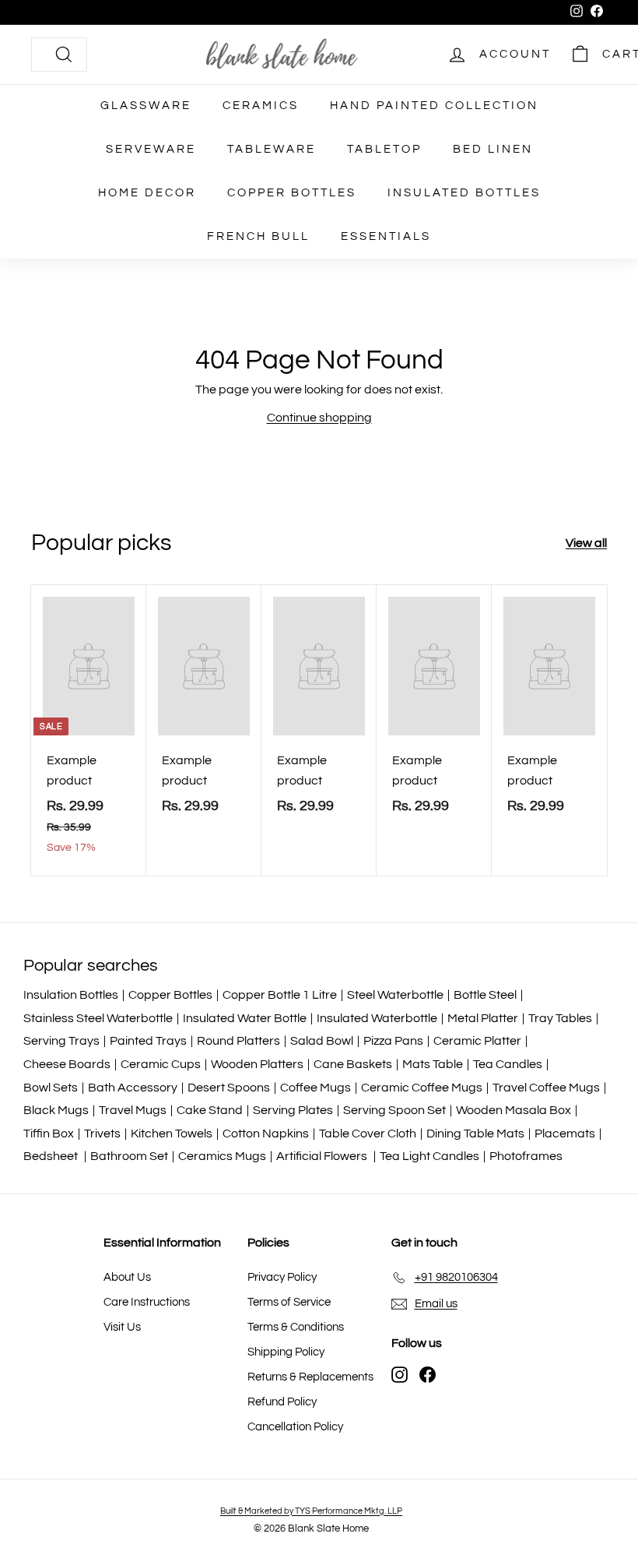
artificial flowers (323, 1156)
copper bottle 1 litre (280, 995)
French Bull (258, 236)
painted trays (148, 1041)
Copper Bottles (291, 193)
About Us (127, 1277)
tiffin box (48, 1133)
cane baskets (353, 1064)
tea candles (507, 1064)
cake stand (210, 1110)
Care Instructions (146, 1302)
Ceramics (261, 105)
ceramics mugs (222, 1156)
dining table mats (475, 1133)
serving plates (293, 1110)
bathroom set (129, 1156)
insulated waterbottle (377, 1018)
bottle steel (485, 995)
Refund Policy (282, 1402)
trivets (102, 1133)
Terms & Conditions (295, 1327)
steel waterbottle (395, 995)
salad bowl (321, 1041)
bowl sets (50, 1087)
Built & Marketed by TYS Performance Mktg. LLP (311, 1511)
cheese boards (66, 1064)
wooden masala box (513, 1110)
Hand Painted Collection (434, 105)
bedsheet (51, 1156)
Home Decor (147, 193)
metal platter (482, 1018)
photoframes (526, 1156)
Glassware (145, 105)
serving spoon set (394, 1110)
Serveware (151, 149)
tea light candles (429, 1156)
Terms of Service (289, 1302)
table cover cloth (367, 1133)
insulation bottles (70, 995)
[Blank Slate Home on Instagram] (399, 1374)
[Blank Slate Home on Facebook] (427, 1374)
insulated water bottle (245, 1018)
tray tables (560, 1018)
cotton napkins (266, 1133)
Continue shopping (319, 417)
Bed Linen (493, 149)
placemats (565, 1133)
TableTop (384, 149)
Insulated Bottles (464, 193)
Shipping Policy (285, 1352)
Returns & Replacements (310, 1377)
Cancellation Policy (295, 1427)
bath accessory (132, 1087)
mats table (432, 1064)
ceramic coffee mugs (421, 1087)
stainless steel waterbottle (98, 1018)
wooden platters (257, 1064)
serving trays (61, 1041)
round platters (238, 1041)
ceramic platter (477, 1041)
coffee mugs (315, 1087)
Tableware (271, 149)
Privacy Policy (282, 1277)
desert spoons (229, 1087)
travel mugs (133, 1110)
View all (586, 543)
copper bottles (170, 995)
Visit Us (122, 1327)
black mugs (56, 1110)
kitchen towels (171, 1133)
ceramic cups (161, 1064)
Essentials (386, 236)
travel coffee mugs (546, 1087)
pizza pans (393, 1041)
